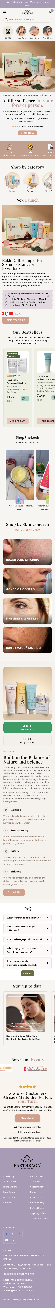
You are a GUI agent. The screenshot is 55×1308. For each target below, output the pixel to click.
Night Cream (10, 1186)
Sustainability (37, 1186)
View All (27, 973)
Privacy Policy (37, 1202)
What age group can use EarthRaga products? (21, 950)
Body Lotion (9, 1197)
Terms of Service (39, 1218)
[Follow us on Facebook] (6, 1234)
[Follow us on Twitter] (13, 1234)
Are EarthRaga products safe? (24, 939)
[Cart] (50, 11)
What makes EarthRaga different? (21, 928)
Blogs (33, 1191)
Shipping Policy (38, 1213)
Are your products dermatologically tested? (22, 963)
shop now (27, 119)
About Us (14, 892)
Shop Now (27, 1118)
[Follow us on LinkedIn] (13, 1240)
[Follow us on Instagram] (19, 1234)
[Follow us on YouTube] (6, 1240)
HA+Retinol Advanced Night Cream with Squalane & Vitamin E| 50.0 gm (17, 382)
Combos (8, 1202)
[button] (48, 243)
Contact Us (36, 1197)
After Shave (9, 1181)
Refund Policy (37, 1208)
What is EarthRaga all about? (24, 917)
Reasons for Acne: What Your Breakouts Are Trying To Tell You (23, 1038)
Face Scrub (9, 1191)
